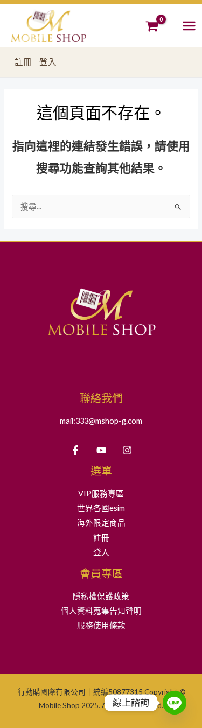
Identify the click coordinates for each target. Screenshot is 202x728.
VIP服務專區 (101, 493)
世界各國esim (101, 508)
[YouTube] (101, 450)
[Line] (174, 703)
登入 (48, 62)
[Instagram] (127, 450)
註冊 (23, 62)
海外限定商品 (101, 522)
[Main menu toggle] (189, 25)
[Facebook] (75, 450)
